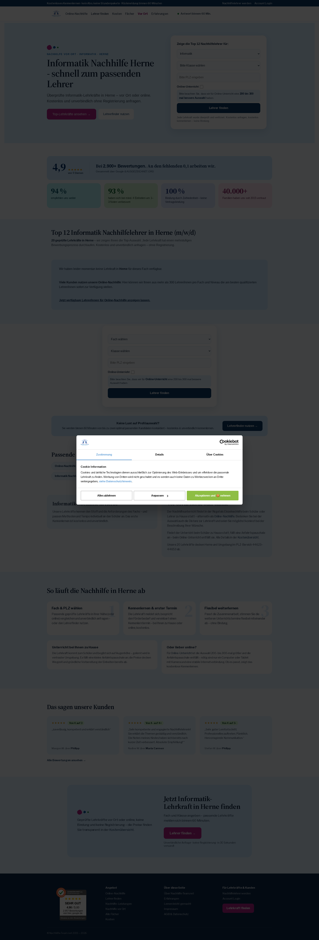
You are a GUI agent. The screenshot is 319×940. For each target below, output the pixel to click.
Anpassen (157, 495)
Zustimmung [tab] (104, 454)
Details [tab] (159, 454)
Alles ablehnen (106, 495)
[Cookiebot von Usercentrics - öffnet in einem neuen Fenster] (222, 442)
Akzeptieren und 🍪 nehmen (212, 495)
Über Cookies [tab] (214, 454)
